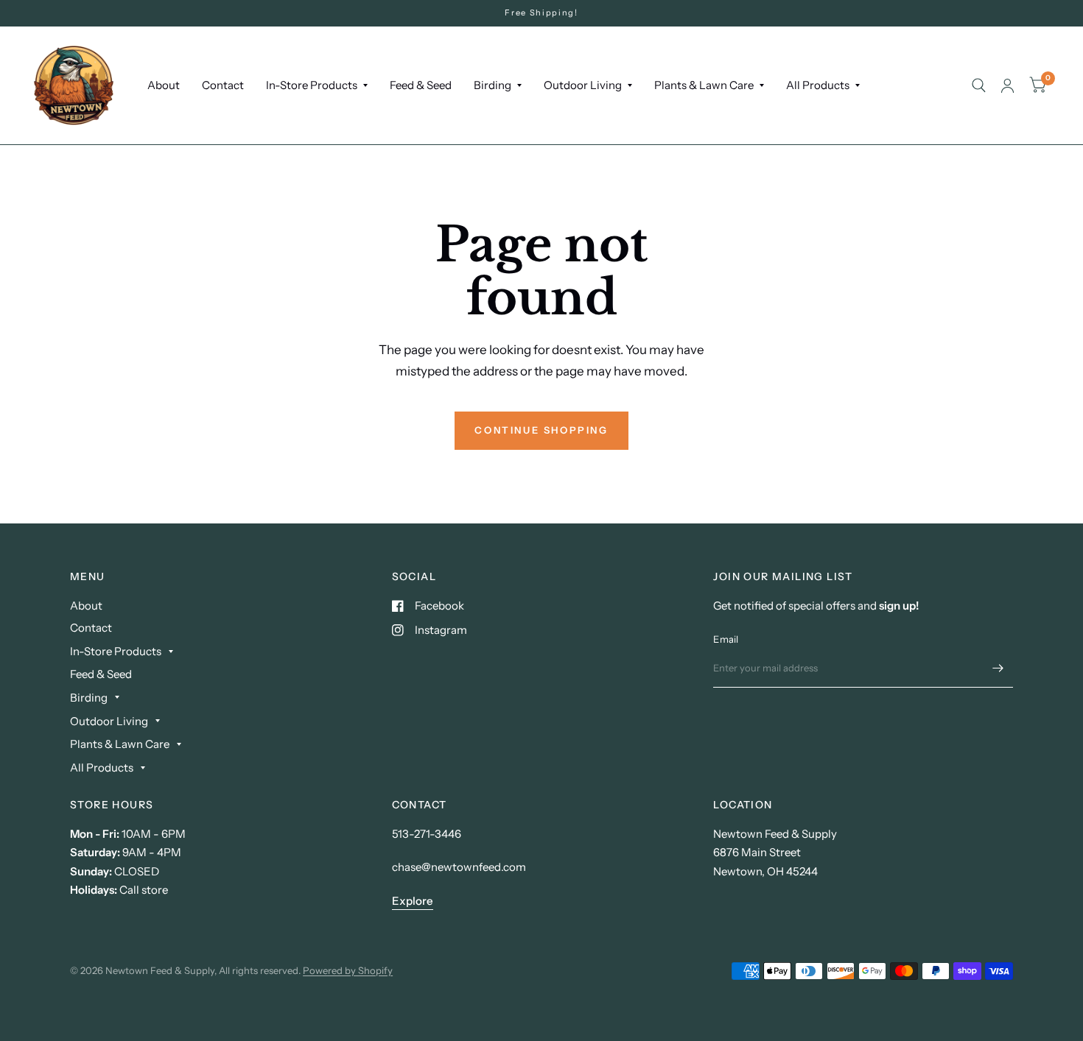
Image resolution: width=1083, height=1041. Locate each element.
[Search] (978, 85)
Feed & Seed (421, 85)
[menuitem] (163, 85)
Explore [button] (412, 901)
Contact (223, 85)
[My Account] (1007, 85)
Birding (492, 85)
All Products (817, 85)
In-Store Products (311, 85)
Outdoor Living (583, 85)
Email (725, 639)
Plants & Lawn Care (704, 85)
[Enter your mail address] (998, 668)
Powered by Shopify (348, 970)
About (163, 85)
